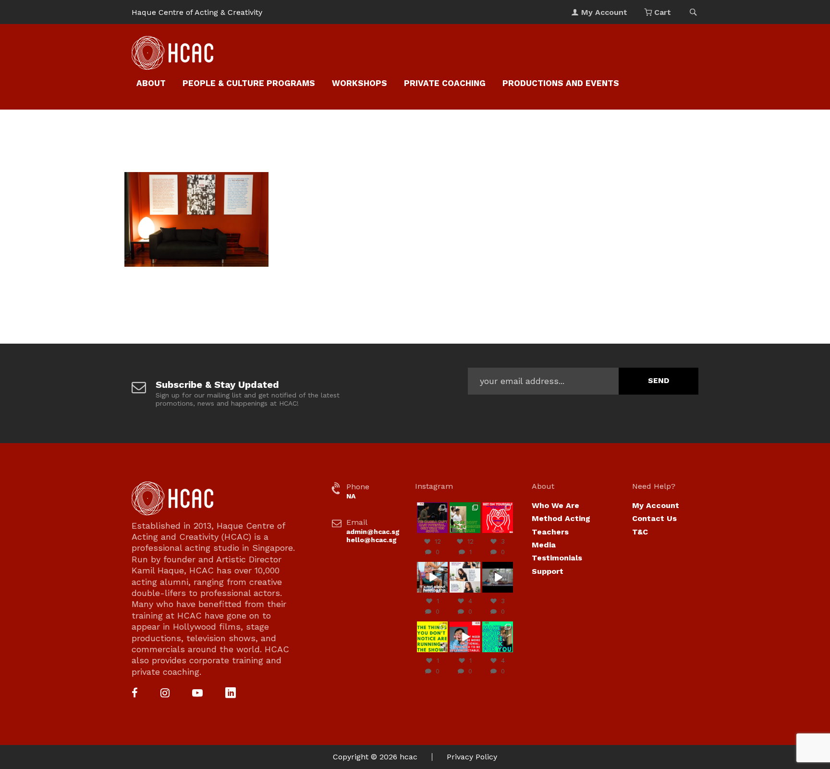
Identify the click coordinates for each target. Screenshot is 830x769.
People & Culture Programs (249, 83)
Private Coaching (445, 83)
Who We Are (555, 505)
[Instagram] (165, 694)
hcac (408, 756)
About (151, 83)
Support (547, 571)
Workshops (359, 83)
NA (350, 496)
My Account (655, 505)
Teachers (550, 531)
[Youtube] (197, 694)
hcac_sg (432, 506)
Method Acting (561, 518)
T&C (640, 531)
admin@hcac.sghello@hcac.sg (373, 536)
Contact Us (654, 518)
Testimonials (557, 557)
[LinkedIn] (230, 694)
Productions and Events (560, 83)
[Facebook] (135, 694)
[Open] (432, 517)
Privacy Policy (472, 756)
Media (544, 544)
